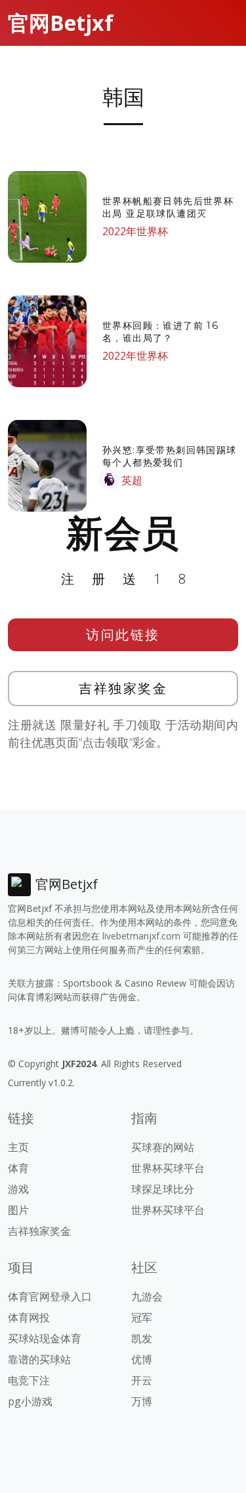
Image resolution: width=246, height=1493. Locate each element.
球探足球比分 (162, 1189)
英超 (131, 480)
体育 (18, 1168)
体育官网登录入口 (50, 1296)
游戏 (18, 1189)
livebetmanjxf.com (141, 936)
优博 (141, 1359)
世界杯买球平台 (168, 1168)
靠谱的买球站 (39, 1359)
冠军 (141, 1317)
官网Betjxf (60, 23)
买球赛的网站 (162, 1147)
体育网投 (29, 1317)
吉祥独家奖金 (123, 688)
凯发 (141, 1338)
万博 (141, 1401)
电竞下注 (29, 1380)
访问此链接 (123, 634)
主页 (18, 1147)
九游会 (147, 1296)
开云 (141, 1380)
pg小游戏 (30, 1401)
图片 (18, 1210)
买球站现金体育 (44, 1338)
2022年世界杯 (135, 231)
